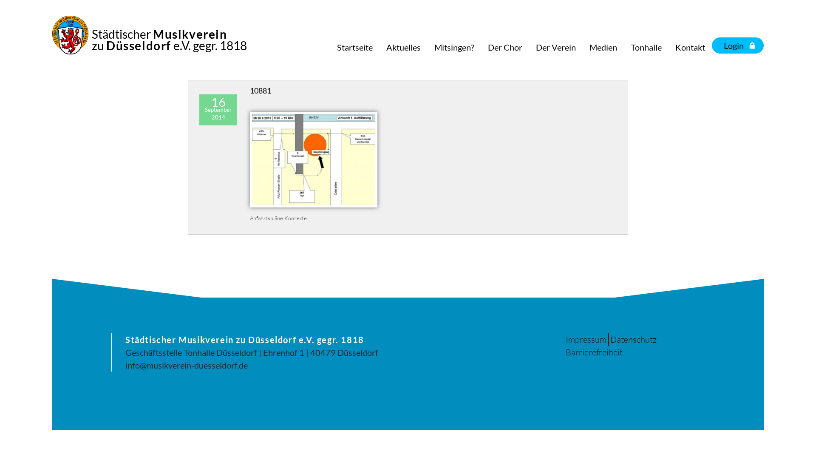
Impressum (586, 339)
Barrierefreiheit (594, 352)
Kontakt (690, 47)
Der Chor (505, 47)
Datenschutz (633, 339)
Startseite (355, 47)
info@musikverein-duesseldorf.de (186, 365)
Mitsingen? (454, 47)
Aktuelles (403, 47)
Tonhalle (646, 47)
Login (734, 45)
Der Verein (556, 47)
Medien (603, 47)
